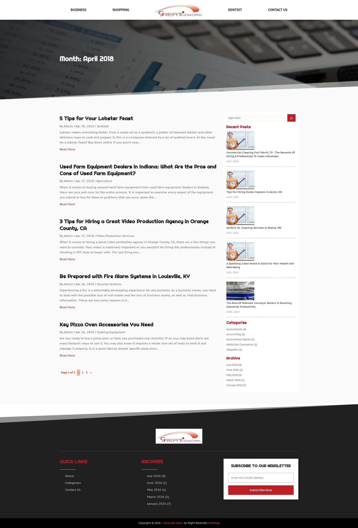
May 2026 (232, 375)
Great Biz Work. (173, 523)
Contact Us (277, 10)
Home (69, 476)
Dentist (235, 10)
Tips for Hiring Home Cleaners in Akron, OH (254, 192)
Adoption (232, 349)
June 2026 (232, 370)
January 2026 (234, 385)
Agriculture (104, 181)
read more (67, 149)
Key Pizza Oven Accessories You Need (106, 324)
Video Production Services (115, 236)
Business (78, 10)
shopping (120, 10)
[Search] (291, 118)
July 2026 (232, 365)
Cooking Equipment (111, 332)
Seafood (103, 126)
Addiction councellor (239, 344)
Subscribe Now (261, 490)
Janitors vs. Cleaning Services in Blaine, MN (253, 227)
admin (68, 126)
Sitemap (214, 523)
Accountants (234, 329)
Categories (73, 483)
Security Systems (109, 284)
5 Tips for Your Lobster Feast (96, 118)
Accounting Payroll (238, 339)
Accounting (233, 334)
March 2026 (233, 380)
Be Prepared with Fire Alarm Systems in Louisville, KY (125, 276)
